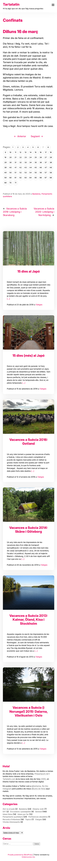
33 (26, 162)
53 (26, 172)
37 (46, 162)
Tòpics (28, 819)
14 (31, 152)
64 (30, 178)
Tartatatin (11, 4)
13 (25, 152)
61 (15, 178)
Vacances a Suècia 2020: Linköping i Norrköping (44, 211)
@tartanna (36, 786)
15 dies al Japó (28, 271)
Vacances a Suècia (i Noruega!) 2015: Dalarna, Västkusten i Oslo (28, 711)
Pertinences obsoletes (37, 817)
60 (10, 178)
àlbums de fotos (38, 789)
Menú (53, 4)
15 (35, 152)
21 (15, 157)
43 (25, 167)
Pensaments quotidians (13, 817)
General (38, 811)
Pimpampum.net (41, 774)
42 (20, 167)
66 (41, 178)
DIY (4, 811)
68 (51, 178)
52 (20, 172)
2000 (43, 779)
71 (15, 183)
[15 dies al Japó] (28, 248)
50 (10, 172)
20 (10, 157)
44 (30, 167)
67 (46, 178)
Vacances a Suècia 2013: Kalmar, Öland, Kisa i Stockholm (28, 619)
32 (20, 162)
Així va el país (9, 809)
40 (10, 167)
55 (36, 172)
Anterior (21, 136)
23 (26, 157)
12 (20, 152)
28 (51, 157)
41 (15, 167)
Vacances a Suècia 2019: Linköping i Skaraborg (15, 211)
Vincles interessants (11, 822)
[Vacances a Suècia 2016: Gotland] (28, 416)
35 (36, 162)
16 (40, 152)
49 (5, 172)
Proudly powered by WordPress (20, 855)
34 (30, 162)
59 (5, 178)
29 (5, 162)
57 (46, 172)
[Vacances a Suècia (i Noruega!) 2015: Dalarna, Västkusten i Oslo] (28, 684)
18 (51, 152)
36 (41, 162)
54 (30, 172)
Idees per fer (23, 814)
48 (51, 167)
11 (15, 152)
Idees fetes (7, 814)
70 (10, 183)
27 (46, 157)
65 (36, 178)
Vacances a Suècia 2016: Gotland (28, 441)
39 (5, 167)
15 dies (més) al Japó (28, 355)
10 (10, 152)
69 (5, 183)
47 (46, 167)
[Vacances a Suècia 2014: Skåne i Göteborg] (28, 504)
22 (20, 157)
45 (35, 167)
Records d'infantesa (11, 819)
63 (26, 178)
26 (41, 157)
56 (41, 172)
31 (15, 162)
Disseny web (38, 809)
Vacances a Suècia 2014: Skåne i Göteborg (28, 529)
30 (10, 162)
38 (51, 162)
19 (5, 157)
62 (20, 178)
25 (36, 157)
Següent (35, 136)
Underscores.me (28, 857)
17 (46, 152)
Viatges (39, 304)
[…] (8, 299)
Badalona (36, 194)
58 (51, 172)
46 (41, 167)
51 (15, 172)
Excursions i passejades (20, 811)
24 (30, 157)
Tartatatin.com (9, 779)
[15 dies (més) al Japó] (28, 332)
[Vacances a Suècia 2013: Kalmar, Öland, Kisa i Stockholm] (28, 592)
